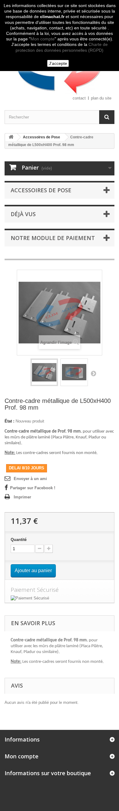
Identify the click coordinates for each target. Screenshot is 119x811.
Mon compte (43, 38)
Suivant (93, 373)
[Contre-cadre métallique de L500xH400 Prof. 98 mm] (44, 372)
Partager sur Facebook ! (32, 488)
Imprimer (22, 497)
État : (9, 421)
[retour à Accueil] (11, 137)
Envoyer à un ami (30, 478)
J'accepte (58, 63)
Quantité (19, 539)
